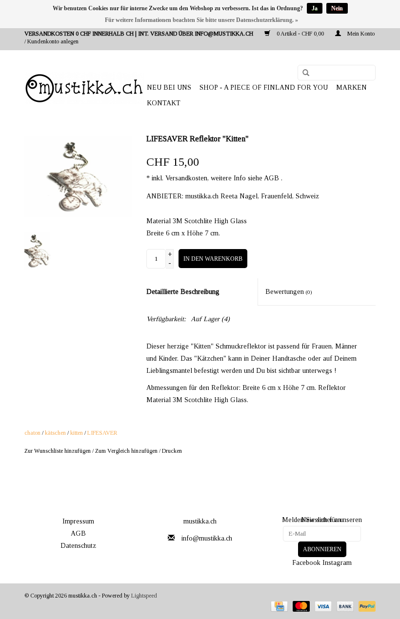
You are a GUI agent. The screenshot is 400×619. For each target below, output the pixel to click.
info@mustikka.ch (206, 538)
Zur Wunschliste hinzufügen (57, 450)
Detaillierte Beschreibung (183, 291)
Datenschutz (78, 545)
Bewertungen (288, 291)
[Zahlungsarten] (278, 605)
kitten (76, 432)
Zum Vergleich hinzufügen (127, 450)
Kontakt (163, 103)
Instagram (337, 562)
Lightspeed (144, 595)
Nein (337, 8)
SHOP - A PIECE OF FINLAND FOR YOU (264, 87)
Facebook (306, 562)
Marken (351, 87)
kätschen (55, 432)
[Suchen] (302, 73)
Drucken (172, 450)
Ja (315, 8)
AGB (78, 533)
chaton (32, 432)
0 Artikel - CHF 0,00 (300, 33)
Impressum (78, 521)
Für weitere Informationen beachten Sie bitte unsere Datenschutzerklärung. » (201, 20)
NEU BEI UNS (169, 87)
